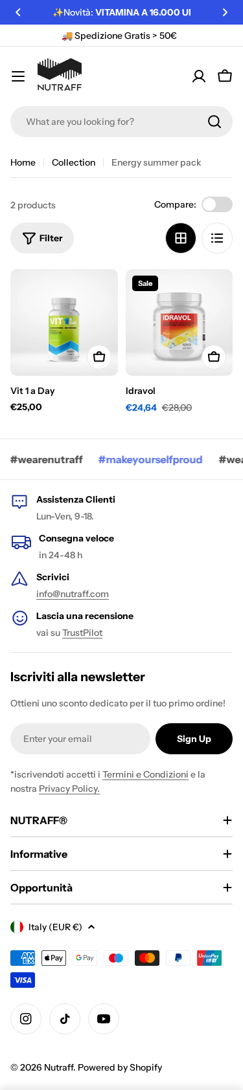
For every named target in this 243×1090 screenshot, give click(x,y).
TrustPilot (82, 632)
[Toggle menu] (18, 76)
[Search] (214, 121)
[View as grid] (180, 238)
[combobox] (121, 121)
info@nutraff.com (72, 594)
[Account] (199, 76)
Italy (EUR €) (55, 927)
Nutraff (58, 1067)
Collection (73, 162)
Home (23, 162)
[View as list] (217, 238)
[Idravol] (179, 322)
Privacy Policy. (69, 788)
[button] (18, 12)
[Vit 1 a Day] (64, 322)
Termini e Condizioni (145, 774)
